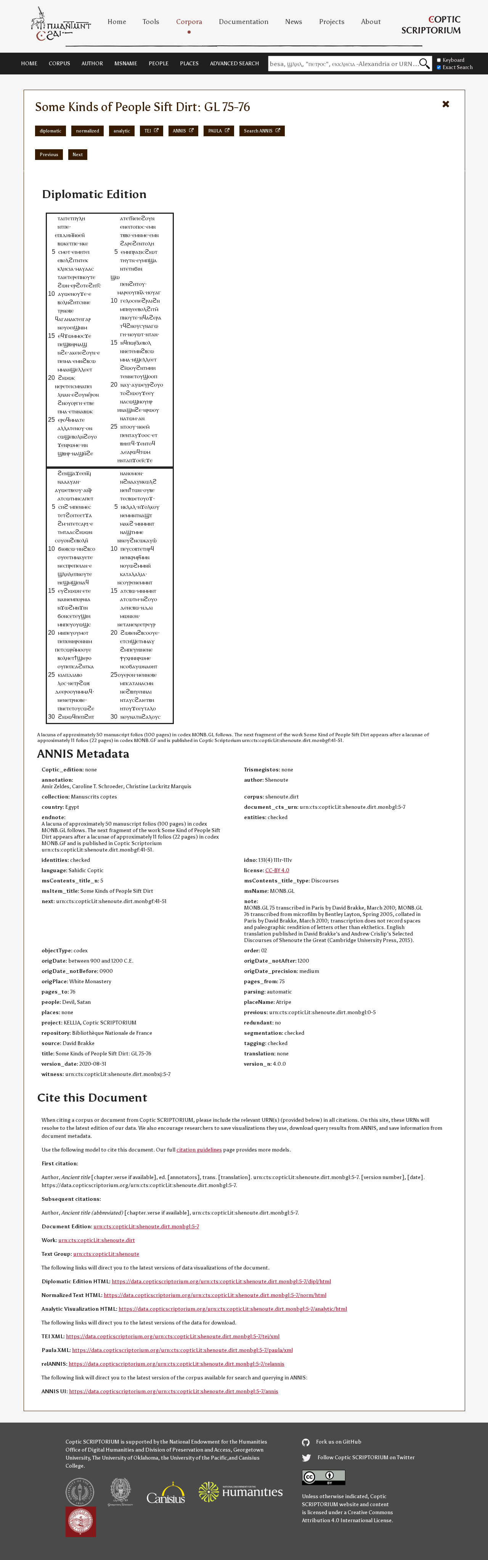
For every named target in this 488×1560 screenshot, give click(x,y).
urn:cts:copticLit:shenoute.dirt (96, 1240)
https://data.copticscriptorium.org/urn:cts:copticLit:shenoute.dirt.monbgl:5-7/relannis (176, 1364)
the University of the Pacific (194, 1458)
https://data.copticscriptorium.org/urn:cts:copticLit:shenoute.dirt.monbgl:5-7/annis (173, 1391)
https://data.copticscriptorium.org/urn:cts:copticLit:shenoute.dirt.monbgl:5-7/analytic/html (233, 1309)
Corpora (189, 22)
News (293, 22)
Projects (332, 22)
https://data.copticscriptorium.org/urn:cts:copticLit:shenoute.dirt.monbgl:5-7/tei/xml (172, 1336)
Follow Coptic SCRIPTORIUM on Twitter (365, 1457)
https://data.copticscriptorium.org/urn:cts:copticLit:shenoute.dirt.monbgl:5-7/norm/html (215, 1295)
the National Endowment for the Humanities (213, 1442)
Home (117, 22)
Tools (151, 22)
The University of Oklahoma (125, 1458)
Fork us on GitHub (338, 1442)
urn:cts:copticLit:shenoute (106, 1254)
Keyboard (453, 60)
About (371, 22)
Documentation (243, 22)
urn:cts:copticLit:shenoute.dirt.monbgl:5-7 (146, 1226)
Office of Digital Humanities (100, 1450)
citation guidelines (199, 1150)
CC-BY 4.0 (277, 870)
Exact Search (458, 67)
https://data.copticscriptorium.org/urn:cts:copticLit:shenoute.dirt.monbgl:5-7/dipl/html (221, 1281)
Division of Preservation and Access (188, 1450)
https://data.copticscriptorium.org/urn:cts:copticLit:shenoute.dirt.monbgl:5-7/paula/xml (182, 1350)
